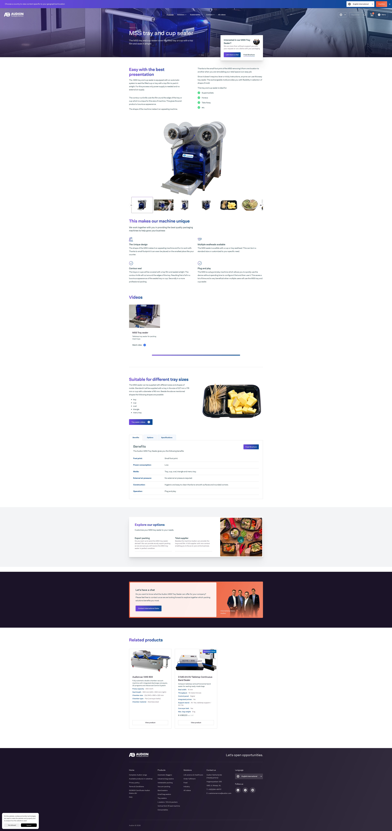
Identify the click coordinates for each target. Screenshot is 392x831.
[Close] (389, 4)
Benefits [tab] (136, 437)
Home (131, 770)
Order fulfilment (190, 779)
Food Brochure (249, 55)
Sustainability (195, 15)
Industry (187, 786)
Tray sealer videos (138, 422)
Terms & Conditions (136, 786)
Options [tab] (150, 437)
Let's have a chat (232, 55)
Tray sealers (162, 798)
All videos (222, 15)
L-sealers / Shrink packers (167, 802)
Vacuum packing (164, 786)
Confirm (381, 4)
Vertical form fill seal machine (169, 806)
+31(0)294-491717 (214, 789)
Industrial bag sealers (166, 779)
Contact (209, 15)
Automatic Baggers (165, 775)
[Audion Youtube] (253, 790)
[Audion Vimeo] (245, 790)
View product (150, 723)
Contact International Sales (148, 608)
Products (170, 15)
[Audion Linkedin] (238, 790)
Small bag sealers (164, 794)
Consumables (163, 810)
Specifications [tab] (166, 437)
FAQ (130, 797)
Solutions (180, 15)
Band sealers (163, 790)
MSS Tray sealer (140, 332)
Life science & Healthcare (193, 775)
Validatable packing (165, 783)
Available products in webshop (141, 779)
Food (185, 783)
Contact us (211, 770)
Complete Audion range (138, 775)
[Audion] (13, 15)
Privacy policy (134, 783)
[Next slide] (260, 205)
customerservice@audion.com (219, 793)
